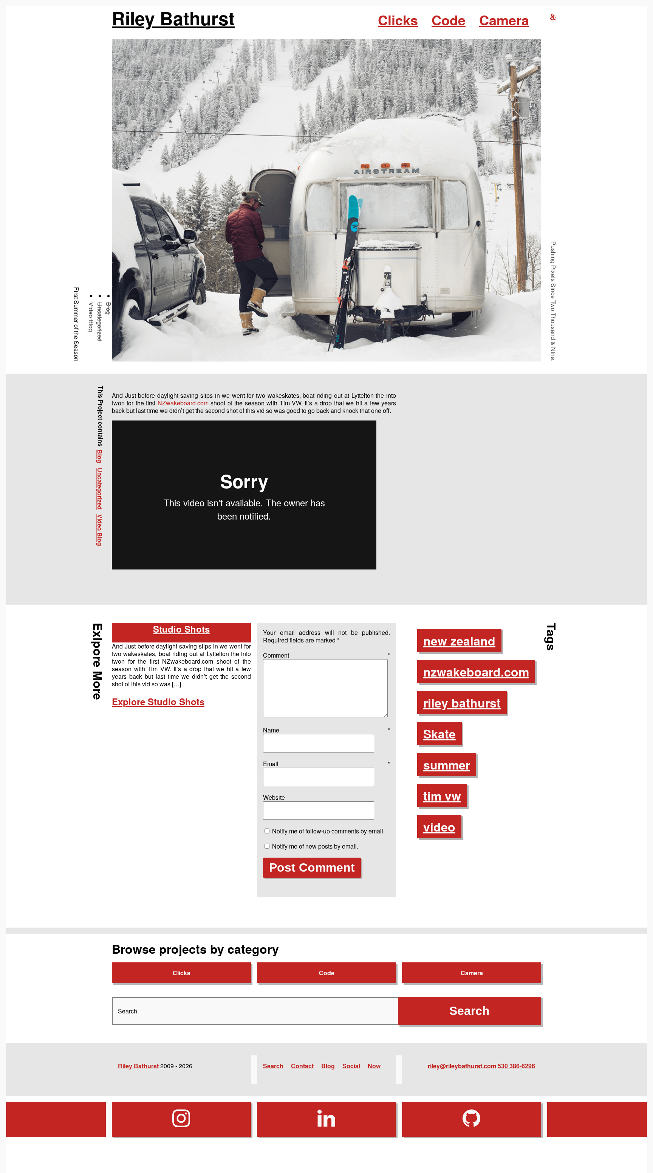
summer (446, 764)
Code (449, 19)
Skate (439, 733)
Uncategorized (100, 321)
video (439, 826)
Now (374, 1065)
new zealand (459, 640)
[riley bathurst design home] (553, 17)
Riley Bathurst (173, 18)
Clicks (398, 19)
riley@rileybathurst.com (462, 1065)
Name (326, 730)
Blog (108, 308)
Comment (326, 655)
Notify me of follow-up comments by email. (328, 831)
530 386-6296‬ (516, 1065)
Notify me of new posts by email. (315, 846)
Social (351, 1065)
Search (273, 1065)
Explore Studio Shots (158, 701)
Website (274, 797)
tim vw (442, 795)
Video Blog (91, 317)
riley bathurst (462, 702)
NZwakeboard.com (183, 403)
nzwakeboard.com (476, 671)
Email (326, 763)
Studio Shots (181, 628)
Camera (504, 19)
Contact (302, 1065)
